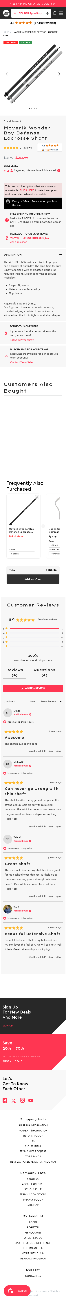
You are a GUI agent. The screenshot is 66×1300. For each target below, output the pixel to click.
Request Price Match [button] (22, 339)
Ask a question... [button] (20, 242)
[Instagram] (22, 1101)
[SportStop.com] (7, 12)
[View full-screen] (58, 48)
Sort (33, 701)
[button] (47, 13)
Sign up (8, 1025)
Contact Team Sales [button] (21, 362)
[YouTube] (30, 1101)
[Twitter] (13, 1100)
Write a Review (40, 689)
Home (6, 32)
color (12, 550)
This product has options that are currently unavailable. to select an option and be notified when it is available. (31, 190)
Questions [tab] (46, 673)
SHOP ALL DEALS (12, 1061)
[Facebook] (5, 1101)
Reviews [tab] (16, 673)
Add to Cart (33, 579)
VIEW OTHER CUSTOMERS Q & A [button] (29, 238)
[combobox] (34, 13)
